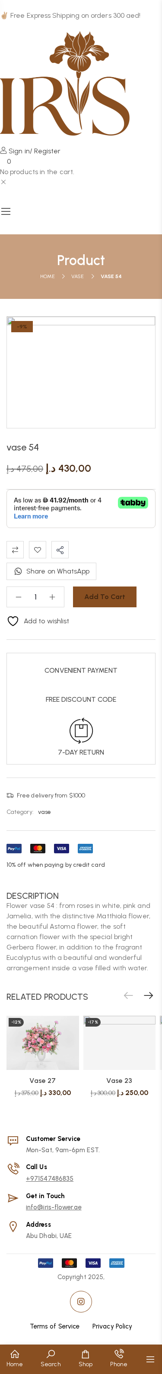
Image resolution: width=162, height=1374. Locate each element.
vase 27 (42, 1080)
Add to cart (104, 597)
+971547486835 (49, 1179)
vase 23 (119, 1080)
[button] (149, 995)
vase (77, 276)
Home (47, 276)
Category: (20, 812)
